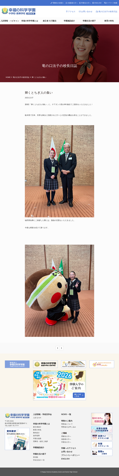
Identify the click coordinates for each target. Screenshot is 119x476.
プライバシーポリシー (70, 455)
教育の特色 (109, 21)
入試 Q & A (37, 418)
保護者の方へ (73, 3)
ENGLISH (97, 3)
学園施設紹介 (69, 21)
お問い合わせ (86, 12)
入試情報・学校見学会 (42, 414)
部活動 (35, 457)
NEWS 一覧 (66, 414)
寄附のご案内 (66, 421)
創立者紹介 (37, 427)
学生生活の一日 (39, 460)
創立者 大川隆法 (49, 21)
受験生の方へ (66, 436)
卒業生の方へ (86, 3)
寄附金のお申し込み (68, 427)
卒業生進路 (37, 438)
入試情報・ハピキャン (10, 21)
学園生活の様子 (89, 21)
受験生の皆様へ (58, 3)
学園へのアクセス (68, 448)
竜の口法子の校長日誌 (107, 12)
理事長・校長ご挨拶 (40, 441)
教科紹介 (36, 433)
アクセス (71, 12)
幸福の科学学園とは (29, 21)
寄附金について (67, 424)
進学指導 (36, 436)
